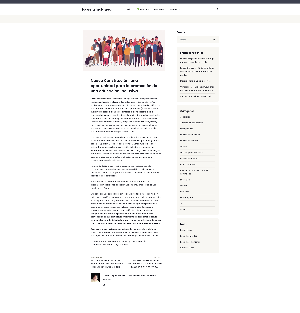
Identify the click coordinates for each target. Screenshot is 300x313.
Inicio (128, 9)
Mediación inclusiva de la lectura (195, 81)
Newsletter (159, 9)
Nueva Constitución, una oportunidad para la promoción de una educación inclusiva (124, 86)
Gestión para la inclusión (191, 152)
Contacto (175, 9)
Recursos (184, 191)
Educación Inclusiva (189, 140)
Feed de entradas (188, 236)
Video (183, 209)
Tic (181, 203)
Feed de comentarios (190, 242)
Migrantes (185, 179)
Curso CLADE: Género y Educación (196, 96)
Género (183, 146)
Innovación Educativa (190, 158)
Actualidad (185, 117)
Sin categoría (186, 197)
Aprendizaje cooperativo (191, 122)
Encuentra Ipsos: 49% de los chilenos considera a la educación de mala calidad (197, 71)
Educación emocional (190, 134)
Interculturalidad (188, 164)
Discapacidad (186, 128)
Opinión (183, 185)
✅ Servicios (143, 9)
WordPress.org (187, 247)
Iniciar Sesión (186, 230)
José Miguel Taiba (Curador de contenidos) (129, 275)
